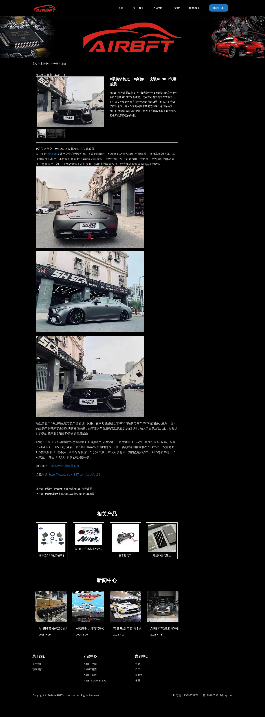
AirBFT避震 (90, 669)
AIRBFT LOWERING (95, 680)
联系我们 (194, 8)
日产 (137, 669)
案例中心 (218, 8)
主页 (34, 63)
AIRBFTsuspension (65, 695)
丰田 (137, 680)
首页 (121, 8)
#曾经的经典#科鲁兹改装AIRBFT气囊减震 (68, 488)
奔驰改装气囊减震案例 (64, 466)
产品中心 (159, 8)
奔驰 (55, 63)
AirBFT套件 (90, 675)
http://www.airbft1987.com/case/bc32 (74, 474)
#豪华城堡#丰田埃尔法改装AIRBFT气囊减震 (69, 493)
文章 (177, 8)
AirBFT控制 (90, 663)
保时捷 (139, 675)
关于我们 (138, 8)
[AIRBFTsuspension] (45, 8)
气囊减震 (51, 154)
